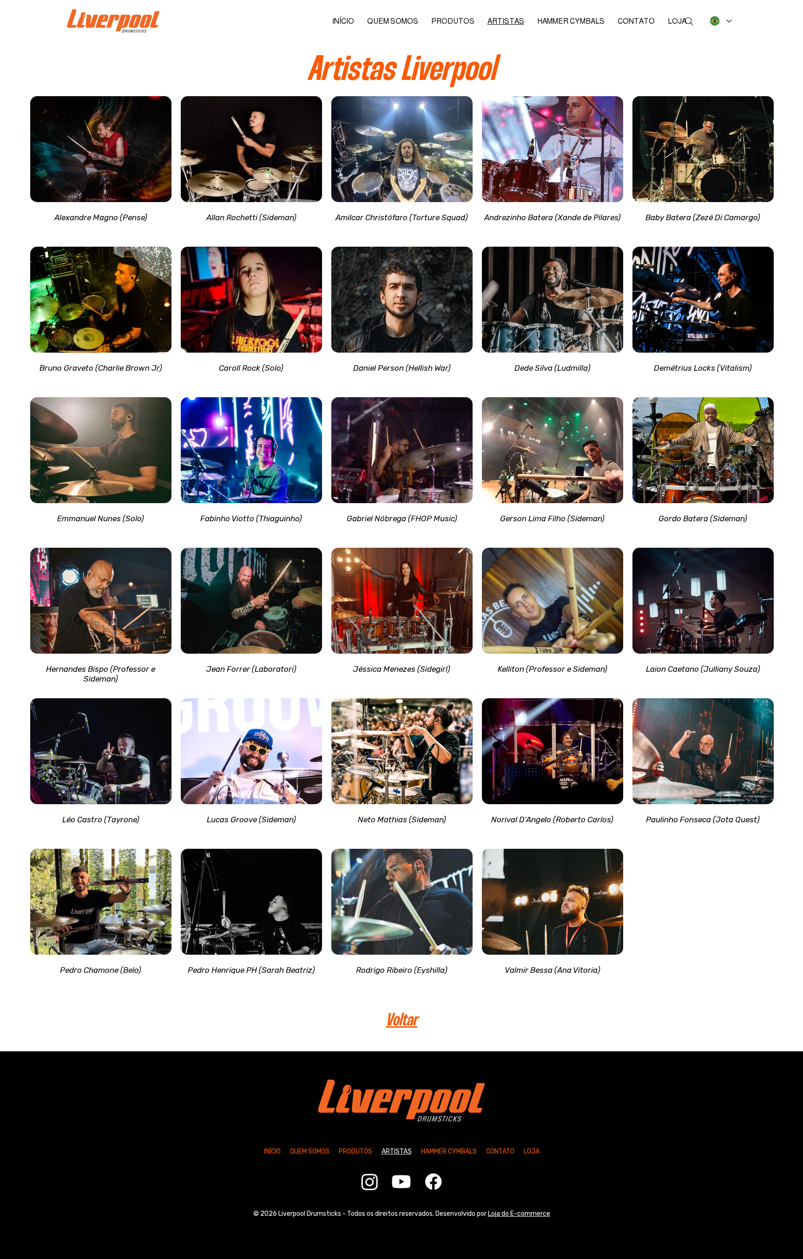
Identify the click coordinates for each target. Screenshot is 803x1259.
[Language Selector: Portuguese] (719, 21)
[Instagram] (370, 1182)
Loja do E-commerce (519, 1214)
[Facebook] (433, 1182)
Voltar (401, 1021)
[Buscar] (689, 21)
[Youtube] (401, 1182)
